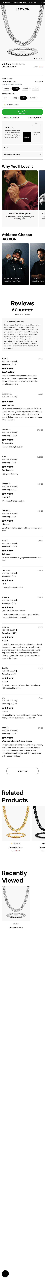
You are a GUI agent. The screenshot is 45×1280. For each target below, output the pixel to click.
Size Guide (39, 81)
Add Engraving (12, 105)
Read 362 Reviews (18, 64)
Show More (22, 771)
